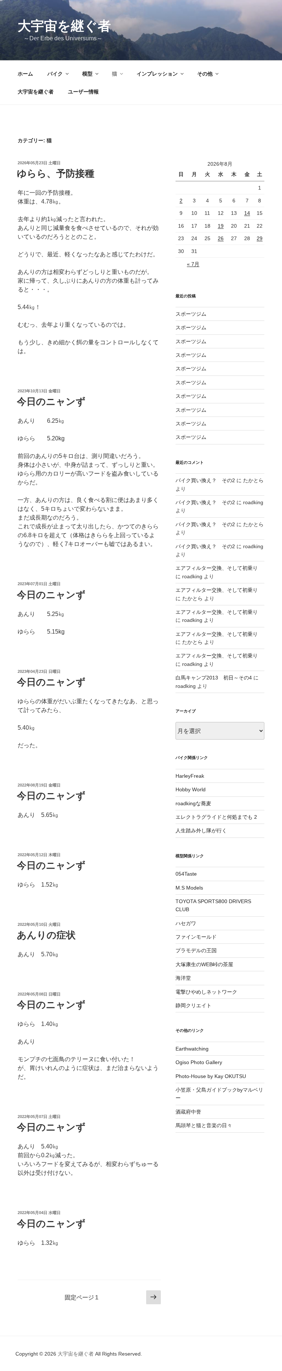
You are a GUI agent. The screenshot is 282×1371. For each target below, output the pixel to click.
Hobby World (191, 789)
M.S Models (189, 888)
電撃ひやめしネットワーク (206, 992)
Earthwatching (192, 1049)
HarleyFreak (190, 776)
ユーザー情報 (83, 92)
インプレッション (157, 74)
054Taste (186, 874)
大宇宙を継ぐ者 (64, 25)
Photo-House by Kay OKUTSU (211, 1076)
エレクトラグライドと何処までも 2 (216, 817)
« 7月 (193, 264)
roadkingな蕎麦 (193, 803)
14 (247, 213)
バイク (55, 74)
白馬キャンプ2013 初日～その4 (214, 678)
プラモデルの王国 (196, 950)
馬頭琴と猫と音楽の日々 (204, 1125)
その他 (205, 74)
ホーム (25, 74)
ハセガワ (186, 923)
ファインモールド (196, 937)
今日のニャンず (51, 401)
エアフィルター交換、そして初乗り (217, 568)
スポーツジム (191, 314)
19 (221, 226)
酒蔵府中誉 (188, 1112)
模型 (87, 74)
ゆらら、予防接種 (55, 173)
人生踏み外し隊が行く (201, 830)
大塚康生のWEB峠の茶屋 (204, 964)
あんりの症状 (46, 935)
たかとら (253, 480)
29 (260, 238)
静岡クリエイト (194, 1005)
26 (221, 238)
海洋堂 (183, 978)
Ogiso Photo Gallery (199, 1062)
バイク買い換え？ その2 (205, 480)
